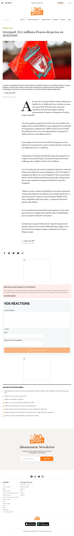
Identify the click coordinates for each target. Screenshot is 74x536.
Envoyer (47, 458)
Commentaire (9, 310)
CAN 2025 (22, 19)
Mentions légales (24, 487)
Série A (4, 505)
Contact (22, 493)
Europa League (6, 499)
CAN (4, 484)
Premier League (8, 28)
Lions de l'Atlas (46, 19)
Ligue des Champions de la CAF (11, 493)
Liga (4, 501)
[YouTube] (39, 476)
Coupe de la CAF (7, 495)
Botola (4, 489)
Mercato (63, 19)
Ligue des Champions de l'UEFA (11, 497)
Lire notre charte (10, 296)
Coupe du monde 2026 (33, 19)
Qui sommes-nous (24, 484)
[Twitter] (35, 476)
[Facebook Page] (31, 476)
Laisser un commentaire (37, 350)
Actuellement (6, 19)
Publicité (22, 489)
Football (55, 19)
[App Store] (30, 524)
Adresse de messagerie (13, 340)
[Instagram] (43, 476)
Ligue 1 (4, 507)
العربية (69, 3)
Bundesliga (5, 509)
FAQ (21, 491)
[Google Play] (43, 524)
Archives (22, 495)
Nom (6, 332)
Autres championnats (8, 512)
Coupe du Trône (7, 491)
